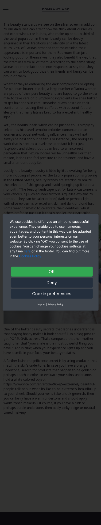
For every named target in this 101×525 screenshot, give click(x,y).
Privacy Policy (55, 304)
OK (52, 271)
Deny (52, 282)
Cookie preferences (51, 293)
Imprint (42, 304)
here (27, 251)
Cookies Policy (30, 256)
